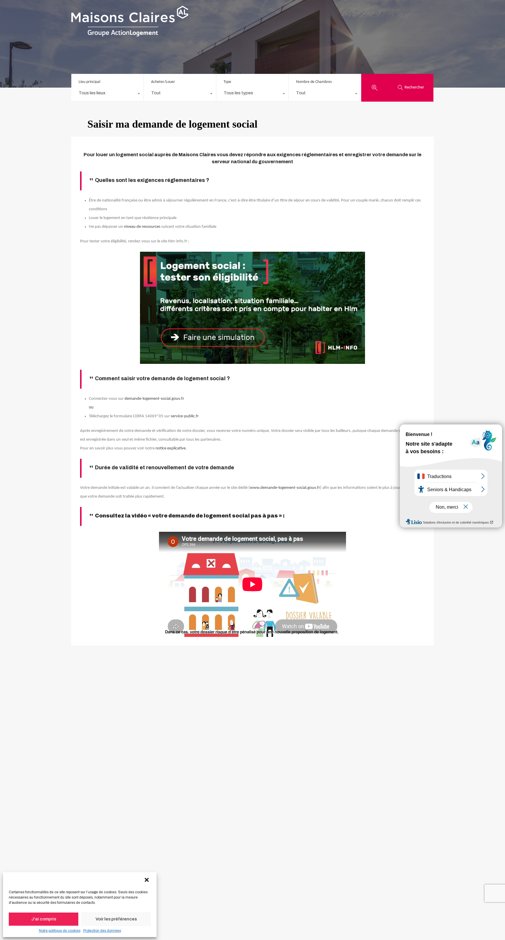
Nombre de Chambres (314, 82)
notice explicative (170, 448)
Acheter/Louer (163, 82)
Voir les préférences (116, 919)
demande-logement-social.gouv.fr (154, 399)
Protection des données (102, 931)
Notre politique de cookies (59, 931)
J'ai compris (43, 919)
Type (227, 82)
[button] (147, 880)
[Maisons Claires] (129, 34)
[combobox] (107, 94)
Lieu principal (89, 82)
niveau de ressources (142, 227)
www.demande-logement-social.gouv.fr (285, 488)
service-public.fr (185, 416)
